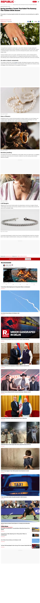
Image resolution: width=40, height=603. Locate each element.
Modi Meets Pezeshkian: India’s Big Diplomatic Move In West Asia (14, 418)
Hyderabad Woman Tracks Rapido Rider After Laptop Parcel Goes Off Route (16, 444)
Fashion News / (10, 4)
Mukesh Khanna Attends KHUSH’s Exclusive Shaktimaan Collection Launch (16, 392)
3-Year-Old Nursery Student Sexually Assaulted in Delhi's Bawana (14, 497)
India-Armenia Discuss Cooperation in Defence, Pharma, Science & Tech (15, 365)
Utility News (3, 393)
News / (1, 4)
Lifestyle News (3, 21)
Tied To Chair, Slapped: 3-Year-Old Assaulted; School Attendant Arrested (15, 470)
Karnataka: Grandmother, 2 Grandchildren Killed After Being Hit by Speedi (15, 529)
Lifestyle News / (5, 4)
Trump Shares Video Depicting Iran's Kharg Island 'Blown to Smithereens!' (15, 287)
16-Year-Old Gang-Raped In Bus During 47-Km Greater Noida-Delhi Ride (15, 339)
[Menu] (38, 1)
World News (3, 288)
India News (2, 341)
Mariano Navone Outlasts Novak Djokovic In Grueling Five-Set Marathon (15, 523)
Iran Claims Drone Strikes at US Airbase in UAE (10, 313)
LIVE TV (35, 1)
